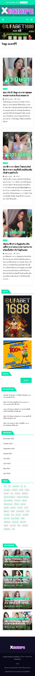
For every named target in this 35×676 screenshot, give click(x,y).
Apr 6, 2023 (8, 253)
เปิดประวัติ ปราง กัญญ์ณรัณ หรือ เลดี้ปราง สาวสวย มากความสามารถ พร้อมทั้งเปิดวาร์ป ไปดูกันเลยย (17, 247)
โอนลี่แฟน (7, 529)
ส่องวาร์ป (6, 518)
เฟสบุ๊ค (6, 525)
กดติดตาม (25, 493)
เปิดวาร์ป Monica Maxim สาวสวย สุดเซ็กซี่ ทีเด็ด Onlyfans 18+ (17, 623)
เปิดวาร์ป (23, 522)
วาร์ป (27, 511)
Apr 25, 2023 (9, 99)
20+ (9, 486)
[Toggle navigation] (31, 19)
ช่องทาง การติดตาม (22, 497)
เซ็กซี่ (22, 518)
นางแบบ (20, 507)
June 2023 (7, 463)
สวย (12, 515)
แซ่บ (19, 525)
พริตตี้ (12, 511)
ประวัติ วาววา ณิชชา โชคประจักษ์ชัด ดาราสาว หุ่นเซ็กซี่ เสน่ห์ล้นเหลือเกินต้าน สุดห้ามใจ (17, 169)
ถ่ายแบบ (23, 504)
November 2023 (8, 438)
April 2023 (6, 473)
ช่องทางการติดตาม (9, 497)
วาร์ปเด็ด (6, 515)
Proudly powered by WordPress (11, 656)
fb (21, 486)
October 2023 (8, 443)
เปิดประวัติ (15, 522)
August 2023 (7, 453)
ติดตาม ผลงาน (8, 504)
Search (5, 374)
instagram (7, 490)
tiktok (21, 490)
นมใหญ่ (6, 507)
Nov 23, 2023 (10, 585)
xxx (12, 493)
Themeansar (17, 659)
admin (18, 99)
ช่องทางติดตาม (8, 500)
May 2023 (6, 468)
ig (25, 486)
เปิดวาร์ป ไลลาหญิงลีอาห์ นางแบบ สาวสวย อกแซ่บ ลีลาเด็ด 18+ (16, 582)
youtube (17, 493)
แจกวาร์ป (12, 525)
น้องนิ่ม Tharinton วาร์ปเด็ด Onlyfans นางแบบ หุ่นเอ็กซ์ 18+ (17, 561)
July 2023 (6, 458)
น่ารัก (26, 507)
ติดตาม (24, 500)
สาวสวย (5, 88)
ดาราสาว (17, 500)
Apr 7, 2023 (8, 176)
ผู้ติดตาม (6, 511)
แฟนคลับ (25, 525)
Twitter (27, 490)
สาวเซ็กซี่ (5, 163)
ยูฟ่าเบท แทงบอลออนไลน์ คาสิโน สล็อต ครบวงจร (17, 667)
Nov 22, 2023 (10, 606)
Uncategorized (9, 556)
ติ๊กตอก (16, 504)
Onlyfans (14, 490)
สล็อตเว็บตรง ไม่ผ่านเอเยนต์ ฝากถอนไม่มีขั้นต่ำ (17, 671)
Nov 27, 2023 (10, 564)
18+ (5, 486)
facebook (16, 486)
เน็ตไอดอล (7, 522)
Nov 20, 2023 (10, 627)
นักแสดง (13, 507)
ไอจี (13, 529)
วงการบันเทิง (20, 511)
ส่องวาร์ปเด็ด (15, 518)
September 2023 (9, 448)
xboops (6, 493)
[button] (27, 19)
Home (17, 663)
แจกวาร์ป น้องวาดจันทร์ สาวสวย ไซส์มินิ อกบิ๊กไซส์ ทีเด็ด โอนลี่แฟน (17, 603)
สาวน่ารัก (17, 556)
